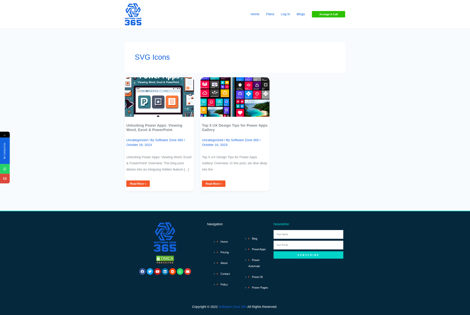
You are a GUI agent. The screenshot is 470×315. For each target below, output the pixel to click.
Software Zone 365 (233, 307)
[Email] (5, 179)
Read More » (138, 182)
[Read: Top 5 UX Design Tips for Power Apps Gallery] (235, 94)
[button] (328, 14)
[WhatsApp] (5, 169)
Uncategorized (137, 140)
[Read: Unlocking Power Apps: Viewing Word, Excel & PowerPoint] (159, 94)
